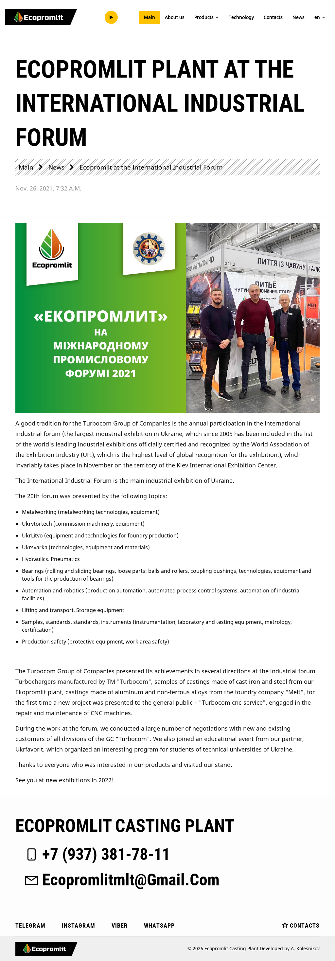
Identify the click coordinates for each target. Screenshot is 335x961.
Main (149, 17)
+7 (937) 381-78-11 (106, 854)
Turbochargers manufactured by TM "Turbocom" (83, 681)
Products (204, 17)
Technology (241, 17)
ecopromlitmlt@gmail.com (131, 879)
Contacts (273, 17)
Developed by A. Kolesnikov (290, 948)
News (298, 17)
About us (175, 17)
